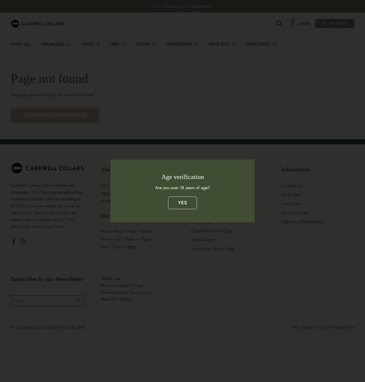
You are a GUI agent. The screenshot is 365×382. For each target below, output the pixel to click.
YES (182, 202)
